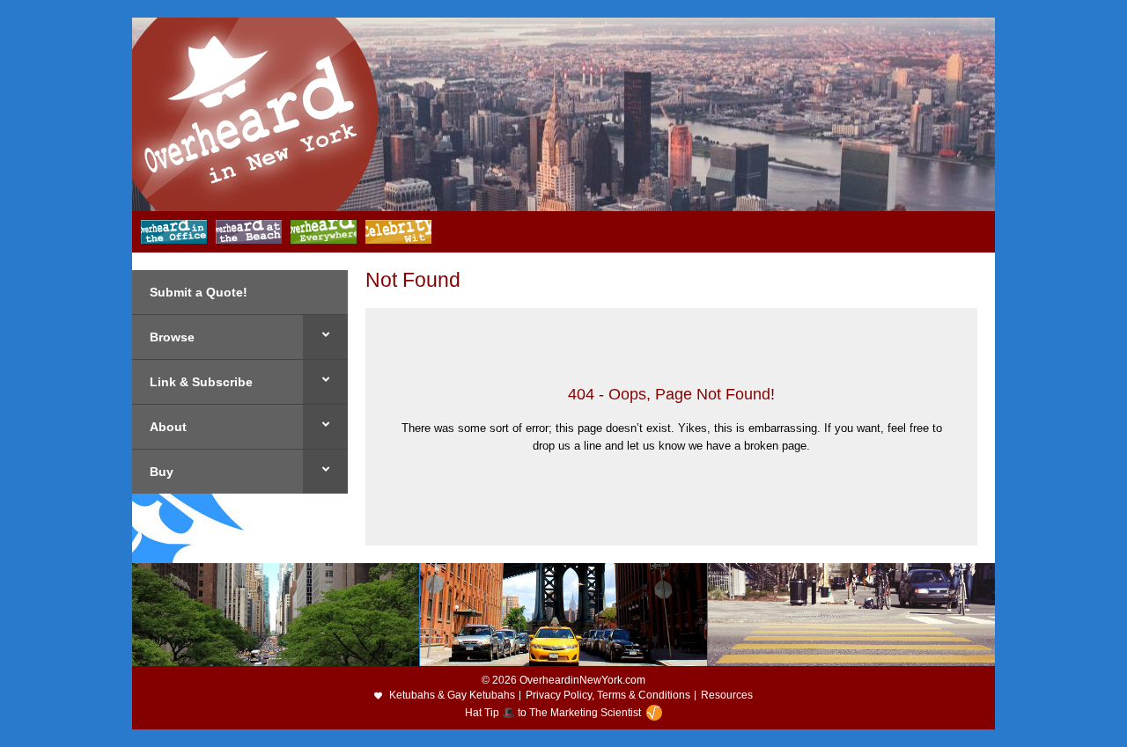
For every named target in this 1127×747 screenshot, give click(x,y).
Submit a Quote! (198, 292)
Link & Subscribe (201, 382)
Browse (172, 337)
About (168, 427)
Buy (161, 472)
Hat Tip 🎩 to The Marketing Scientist (553, 713)
